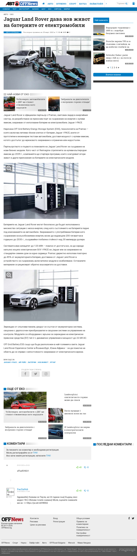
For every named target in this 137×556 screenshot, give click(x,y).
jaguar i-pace (10, 362)
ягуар (53, 362)
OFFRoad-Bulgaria (57, 543)
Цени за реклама (38, 525)
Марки (67, 9)
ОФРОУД (57, 9)
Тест (14, 9)
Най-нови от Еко (18, 94)
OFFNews (5, 543)
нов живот (43, 362)
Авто (50, 4)
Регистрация (59, 521)
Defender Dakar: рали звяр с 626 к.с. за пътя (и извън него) (118, 58)
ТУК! (48, 455)
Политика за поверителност (83, 528)
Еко (49, 9)
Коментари (16, 443)
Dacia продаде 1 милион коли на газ (75, 412)
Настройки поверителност (83, 534)
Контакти (34, 518)
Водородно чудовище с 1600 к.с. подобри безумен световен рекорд (118, 31)
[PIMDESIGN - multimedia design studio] (126, 550)
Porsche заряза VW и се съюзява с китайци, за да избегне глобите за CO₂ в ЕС (118, 45)
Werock (71, 543)
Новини (6, 9)
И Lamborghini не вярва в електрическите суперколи (77, 430)
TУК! (35, 452)
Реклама (34, 521)
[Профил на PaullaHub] (10, 495)
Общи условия (83, 518)
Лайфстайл (96, 4)
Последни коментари (114, 444)
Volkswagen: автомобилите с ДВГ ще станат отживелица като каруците (30, 103)
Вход (55, 518)
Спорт (72, 4)
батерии (32, 362)
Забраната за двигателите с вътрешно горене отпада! (75, 100)
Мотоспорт (24, 9)
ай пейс (22, 362)
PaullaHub (22, 489)
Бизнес (35, 9)
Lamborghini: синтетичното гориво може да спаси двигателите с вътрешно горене (76, 400)
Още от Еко (16, 389)
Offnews (61, 4)
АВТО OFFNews (12, 32)
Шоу (43, 9)
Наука (83, 4)
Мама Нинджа (84, 543)
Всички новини (113, 74)
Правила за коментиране (82, 522)
